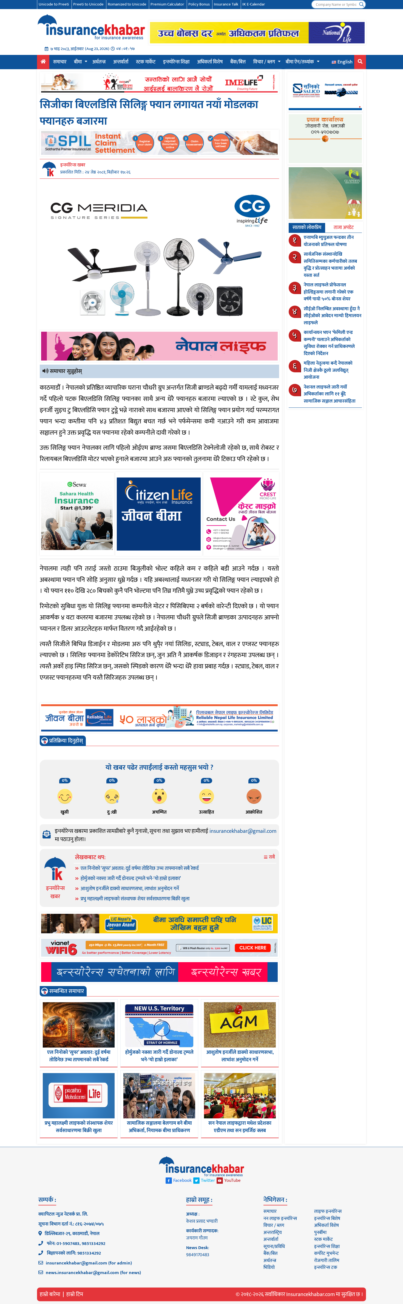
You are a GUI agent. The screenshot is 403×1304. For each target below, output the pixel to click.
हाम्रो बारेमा (50, 1294)
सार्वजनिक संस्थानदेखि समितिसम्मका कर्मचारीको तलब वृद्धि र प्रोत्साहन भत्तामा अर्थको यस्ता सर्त (330, 264)
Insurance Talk (226, 4)
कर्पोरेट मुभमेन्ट (326, 1253)
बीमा (78, 62)
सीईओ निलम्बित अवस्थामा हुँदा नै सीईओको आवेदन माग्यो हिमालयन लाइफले (332, 316)
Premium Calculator (167, 4)
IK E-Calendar (253, 4)
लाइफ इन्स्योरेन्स (328, 1211)
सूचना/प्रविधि (274, 1246)
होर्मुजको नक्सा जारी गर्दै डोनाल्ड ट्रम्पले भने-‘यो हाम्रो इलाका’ (131, 879)
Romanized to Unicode (127, 4)
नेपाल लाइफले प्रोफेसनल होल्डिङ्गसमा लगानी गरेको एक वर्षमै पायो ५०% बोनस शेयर (328, 292)
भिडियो (269, 1267)
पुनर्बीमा (320, 1232)
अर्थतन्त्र (99, 62)
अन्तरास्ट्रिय (272, 1232)
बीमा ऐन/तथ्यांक (300, 62)
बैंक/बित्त (238, 62)
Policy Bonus (199, 4)
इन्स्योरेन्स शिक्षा (176, 62)
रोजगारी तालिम (326, 1260)
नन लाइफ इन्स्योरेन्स (280, 1218)
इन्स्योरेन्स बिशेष (327, 1218)
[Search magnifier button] (361, 4)
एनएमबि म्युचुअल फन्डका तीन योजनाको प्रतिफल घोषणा (329, 241)
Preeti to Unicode (88, 4)
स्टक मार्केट (145, 62)
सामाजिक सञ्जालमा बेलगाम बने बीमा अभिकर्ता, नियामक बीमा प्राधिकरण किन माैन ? (159, 1130)
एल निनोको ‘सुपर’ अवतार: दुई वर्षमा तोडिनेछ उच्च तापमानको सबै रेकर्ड (140, 868)
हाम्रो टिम (74, 1294)
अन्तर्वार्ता (120, 62)
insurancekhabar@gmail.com (242, 831)
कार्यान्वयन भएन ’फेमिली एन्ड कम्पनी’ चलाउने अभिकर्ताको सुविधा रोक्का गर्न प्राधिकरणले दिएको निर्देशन (329, 343)
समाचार (59, 62)
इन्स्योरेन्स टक (325, 1267)
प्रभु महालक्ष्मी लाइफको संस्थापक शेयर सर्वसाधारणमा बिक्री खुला (135, 899)
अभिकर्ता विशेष (210, 62)
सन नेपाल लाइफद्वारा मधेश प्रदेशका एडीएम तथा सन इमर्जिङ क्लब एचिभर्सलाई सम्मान (239, 1130)
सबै (271, 857)
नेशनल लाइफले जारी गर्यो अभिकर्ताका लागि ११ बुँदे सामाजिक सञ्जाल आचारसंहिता (330, 394)
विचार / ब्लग (264, 62)
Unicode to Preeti (54, 4)
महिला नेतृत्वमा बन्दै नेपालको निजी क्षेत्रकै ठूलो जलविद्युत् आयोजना (328, 370)
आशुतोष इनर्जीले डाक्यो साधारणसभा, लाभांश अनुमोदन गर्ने (130, 889)
